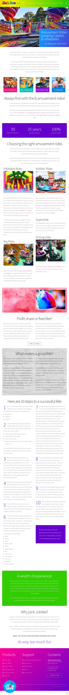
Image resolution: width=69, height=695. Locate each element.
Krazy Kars (50, 271)
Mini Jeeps (44, 271)
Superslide (41, 227)
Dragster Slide (42, 119)
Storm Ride (22, 275)
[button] (66, 3)
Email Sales (52, 674)
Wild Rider (21, 117)
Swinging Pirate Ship (33, 117)
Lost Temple (50, 119)
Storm (16, 117)
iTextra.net (64, 690)
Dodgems (8, 277)
